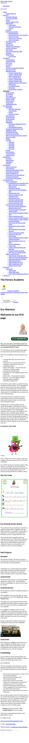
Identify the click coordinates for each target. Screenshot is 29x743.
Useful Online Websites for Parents (18, 274)
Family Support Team (12, 32)
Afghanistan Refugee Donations (17, 259)
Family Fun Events (14, 36)
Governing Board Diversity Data (15, 170)
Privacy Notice (10, 55)
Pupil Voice (6, 91)
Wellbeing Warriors (11, 104)
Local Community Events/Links (14, 204)
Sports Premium (10, 153)
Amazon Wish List (11, 13)
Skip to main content (6, 1)
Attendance (9, 122)
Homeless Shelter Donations (16, 251)
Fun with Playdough (14, 86)
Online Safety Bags (14, 272)
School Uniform (10, 117)
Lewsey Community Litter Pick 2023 (18, 218)
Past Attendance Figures (15, 127)
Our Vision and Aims (11, 18)
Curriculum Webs (11, 69)
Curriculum (6, 58)
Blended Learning (11, 71)
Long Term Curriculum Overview (15, 68)
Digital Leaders (10, 92)
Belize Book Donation (15, 260)
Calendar (8, 163)
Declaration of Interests (12, 172)
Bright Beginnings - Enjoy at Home (18, 35)
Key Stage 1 (9, 64)
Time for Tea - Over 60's (15, 38)
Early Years (9, 63)
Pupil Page (6, 267)
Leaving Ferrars (10, 155)
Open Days (9, 158)
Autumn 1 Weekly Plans (15, 73)
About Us (5, 15)
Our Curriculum (10, 60)
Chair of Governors (11, 167)
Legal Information (11, 724)
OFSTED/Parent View (11, 132)
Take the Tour (9, 45)
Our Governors (10, 168)
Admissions (9, 107)
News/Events (7, 157)
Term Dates (9, 120)
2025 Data (11, 142)
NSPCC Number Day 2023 (16, 262)
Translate (15, 302)
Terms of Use (12, 56)
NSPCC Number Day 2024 (16, 264)
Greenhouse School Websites (19, 727)
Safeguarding (9, 23)
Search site (4, 730)
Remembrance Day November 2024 (18, 183)
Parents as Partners (11, 48)
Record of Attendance (12, 173)
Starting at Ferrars (14, 114)
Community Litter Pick (15, 234)
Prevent (11, 28)
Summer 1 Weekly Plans (15, 79)
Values (8, 20)
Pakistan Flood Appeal (15, 265)
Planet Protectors (11, 97)
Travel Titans (9, 102)
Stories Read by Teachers (16, 89)
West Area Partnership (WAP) (14, 51)
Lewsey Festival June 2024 (16, 216)
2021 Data (11, 148)
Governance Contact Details (14, 178)
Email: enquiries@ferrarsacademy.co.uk (12, 721)
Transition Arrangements (13, 46)
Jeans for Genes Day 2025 (16, 203)
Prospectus (9, 43)
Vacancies (8, 53)
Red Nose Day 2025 (14, 198)
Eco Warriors (9, 94)
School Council (10, 101)
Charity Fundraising (11, 181)
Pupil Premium (10, 152)
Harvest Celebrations (14, 244)
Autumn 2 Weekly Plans (15, 74)
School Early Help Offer (12, 134)
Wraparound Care (11, 41)
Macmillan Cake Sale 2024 (16, 200)
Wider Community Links (12, 254)
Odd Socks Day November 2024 (17, 256)
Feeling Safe (9, 269)
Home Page (6, 6)
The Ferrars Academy (14, 292)
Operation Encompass (15, 27)
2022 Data (11, 147)
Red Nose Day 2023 (14, 193)
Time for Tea (12, 246)
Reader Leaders (10, 99)
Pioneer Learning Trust (12, 22)
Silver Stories (12, 236)
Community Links (8, 180)
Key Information (7, 106)
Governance (6, 165)
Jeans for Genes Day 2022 (16, 201)
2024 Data (11, 144)
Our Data (8, 140)
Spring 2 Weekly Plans (15, 78)
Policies (8, 139)
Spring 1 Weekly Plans (15, 76)
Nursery (11, 112)
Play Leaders (9, 96)
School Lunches (10, 119)
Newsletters (9, 162)
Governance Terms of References (15, 175)
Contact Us (6, 275)
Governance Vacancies (12, 176)
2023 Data (11, 145)
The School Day (10, 116)
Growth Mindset (10, 61)
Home (5, 12)
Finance (8, 150)
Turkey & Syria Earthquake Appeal (18, 257)
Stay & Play (12, 88)
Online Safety (12, 25)
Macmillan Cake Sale (14, 188)
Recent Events (10, 160)
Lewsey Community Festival (16, 232)
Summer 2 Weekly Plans (15, 81)
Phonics (8, 66)
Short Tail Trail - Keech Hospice (17, 252)
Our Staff (8, 30)
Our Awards (9, 50)
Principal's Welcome (11, 17)
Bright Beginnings (13, 33)
